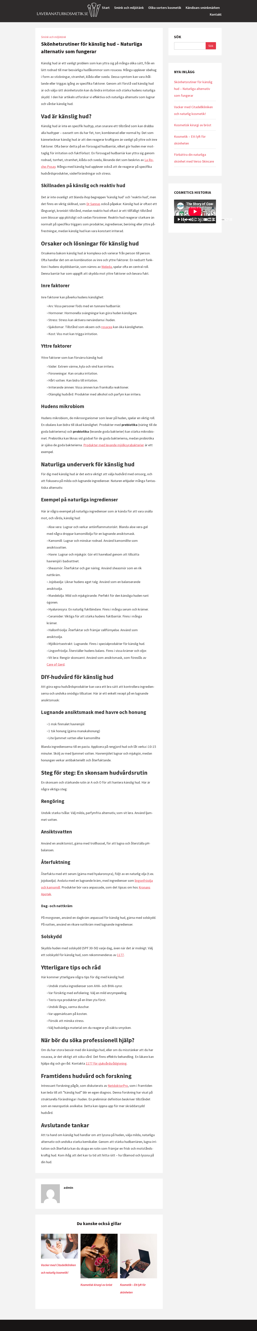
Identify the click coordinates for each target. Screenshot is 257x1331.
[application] (195, 211)
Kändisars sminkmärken (203, 7)
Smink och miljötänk (129, 7)
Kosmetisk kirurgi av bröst (96, 1285)
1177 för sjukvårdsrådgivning (106, 1063)
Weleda (106, 267)
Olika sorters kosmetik (164, 7)
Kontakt (216, 14)
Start (106, 7)
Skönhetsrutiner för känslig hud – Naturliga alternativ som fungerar (193, 89)
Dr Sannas (93, 204)
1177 (120, 955)
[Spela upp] (198, 219)
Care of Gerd (56, 664)
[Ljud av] (207, 219)
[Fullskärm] (231, 219)
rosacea (106, 327)
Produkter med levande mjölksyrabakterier (113, 445)
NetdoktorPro (118, 1085)
